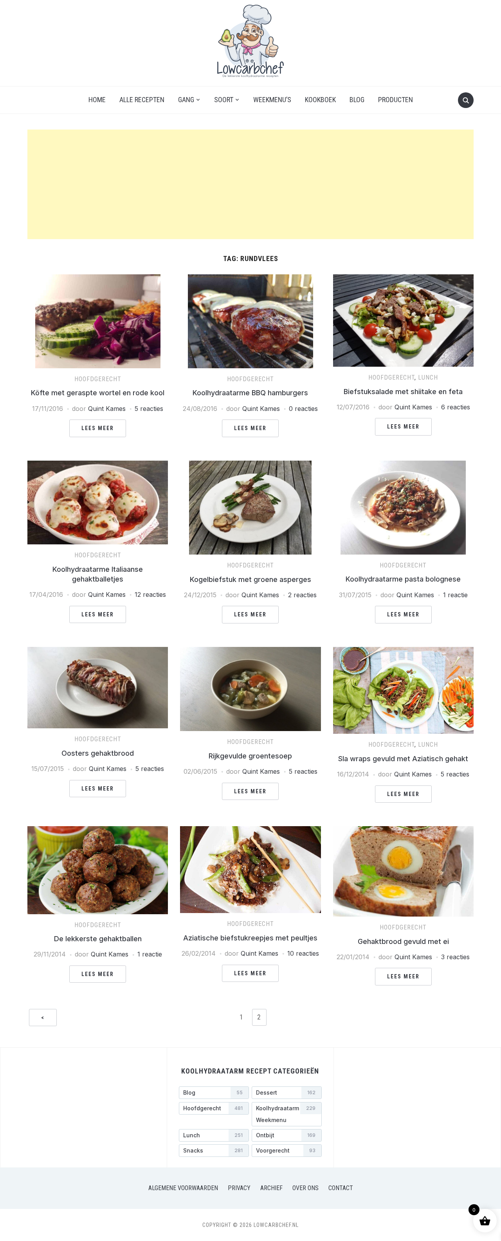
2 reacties (302, 595)
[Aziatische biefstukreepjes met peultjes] (250, 831)
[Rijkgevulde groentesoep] (250, 652)
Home (97, 99)
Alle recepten (141, 99)
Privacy (239, 1188)
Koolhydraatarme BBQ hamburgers (250, 393)
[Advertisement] (250, 184)
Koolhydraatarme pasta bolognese (403, 579)
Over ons (305, 1188)
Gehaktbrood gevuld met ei (403, 941)
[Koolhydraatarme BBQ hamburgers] (250, 279)
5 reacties (149, 408)
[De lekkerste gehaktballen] (97, 831)
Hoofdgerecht (97, 379)
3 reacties (455, 957)
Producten (395, 99)
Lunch (428, 377)
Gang (186, 99)
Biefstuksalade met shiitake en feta (403, 391)
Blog (357, 99)
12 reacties (150, 594)
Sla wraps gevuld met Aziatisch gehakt (403, 759)
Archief (271, 1188)
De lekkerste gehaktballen (98, 939)
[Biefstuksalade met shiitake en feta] (403, 279)
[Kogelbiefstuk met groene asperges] (250, 465)
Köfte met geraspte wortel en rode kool (97, 393)
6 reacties (455, 407)
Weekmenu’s (272, 99)
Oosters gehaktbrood (97, 753)
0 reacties (303, 408)
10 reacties (303, 953)
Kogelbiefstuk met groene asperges (250, 579)
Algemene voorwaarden (183, 1188)
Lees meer (97, 428)
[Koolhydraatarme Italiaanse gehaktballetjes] (97, 465)
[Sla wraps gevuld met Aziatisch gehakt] (403, 652)
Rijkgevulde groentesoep (250, 756)
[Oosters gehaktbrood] (97, 652)
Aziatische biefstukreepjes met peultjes (250, 938)
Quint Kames (107, 408)
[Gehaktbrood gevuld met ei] (403, 831)
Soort (223, 99)
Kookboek (320, 99)
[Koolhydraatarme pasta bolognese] (403, 465)
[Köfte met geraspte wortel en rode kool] (97, 279)
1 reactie (455, 595)
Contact (340, 1188)
